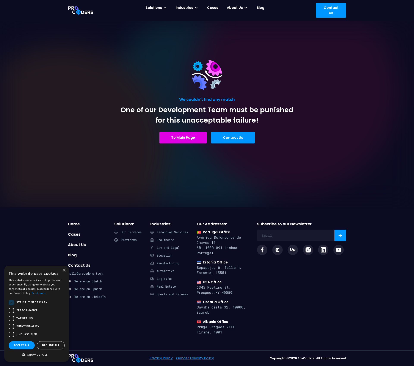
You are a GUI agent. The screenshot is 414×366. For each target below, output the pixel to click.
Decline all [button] (51, 345)
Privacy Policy (161, 358)
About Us (235, 7)
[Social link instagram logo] (308, 250)
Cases (212, 7)
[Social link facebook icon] (262, 250)
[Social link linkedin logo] (323, 250)
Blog (260, 7)
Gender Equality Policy (195, 358)
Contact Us (233, 137)
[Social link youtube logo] (338, 250)
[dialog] (36, 314)
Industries (184, 7)
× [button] (64, 270)
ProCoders (81, 358)
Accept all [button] (22, 345)
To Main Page (183, 137)
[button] (37, 354)
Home (74, 224)
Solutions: (124, 224)
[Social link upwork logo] (293, 250)
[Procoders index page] (81, 10)
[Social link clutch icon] (277, 250)
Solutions (154, 7)
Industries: (160, 224)
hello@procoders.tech (85, 273)
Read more (38, 293)
